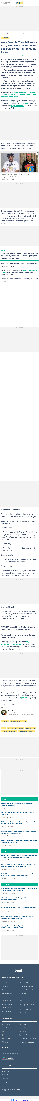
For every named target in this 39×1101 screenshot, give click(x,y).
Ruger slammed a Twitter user (16, 642)
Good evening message (9, 731)
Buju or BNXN (17, 105)
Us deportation (30, 728)
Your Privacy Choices (21, 1100)
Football (4, 845)
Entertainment (11, 34)
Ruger (25, 103)
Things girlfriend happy (26, 731)
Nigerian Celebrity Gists (18, 721)
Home (3, 34)
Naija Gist (5, 721)
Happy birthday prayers (15, 728)
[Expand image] (37, 153)
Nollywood (4, 893)
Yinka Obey (20, 55)
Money (3, 808)
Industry (4, 836)
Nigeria (3, 817)
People (3, 902)
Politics (3, 826)
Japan (3, 728)
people (24, 697)
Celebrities (22, 34)
